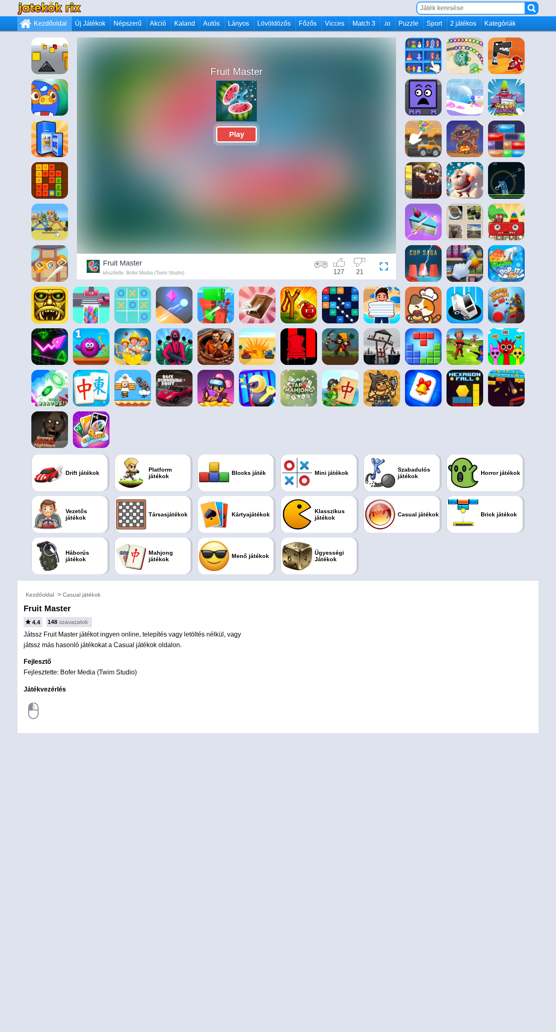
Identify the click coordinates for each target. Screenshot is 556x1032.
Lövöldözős (274, 23)
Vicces (334, 23)
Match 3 (363, 23)
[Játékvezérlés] (321, 267)
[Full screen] (382, 267)
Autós (211, 23)
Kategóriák (500, 23)
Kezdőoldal (50, 23)
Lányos (238, 23)
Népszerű (128, 23)
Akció (158, 23)
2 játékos (463, 23)
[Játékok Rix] (49, 8)
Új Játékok (90, 23)
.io (386, 23)
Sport (434, 23)
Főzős (308, 23)
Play (236, 134)
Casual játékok (82, 594)
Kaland (184, 23)
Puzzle (408, 23)
